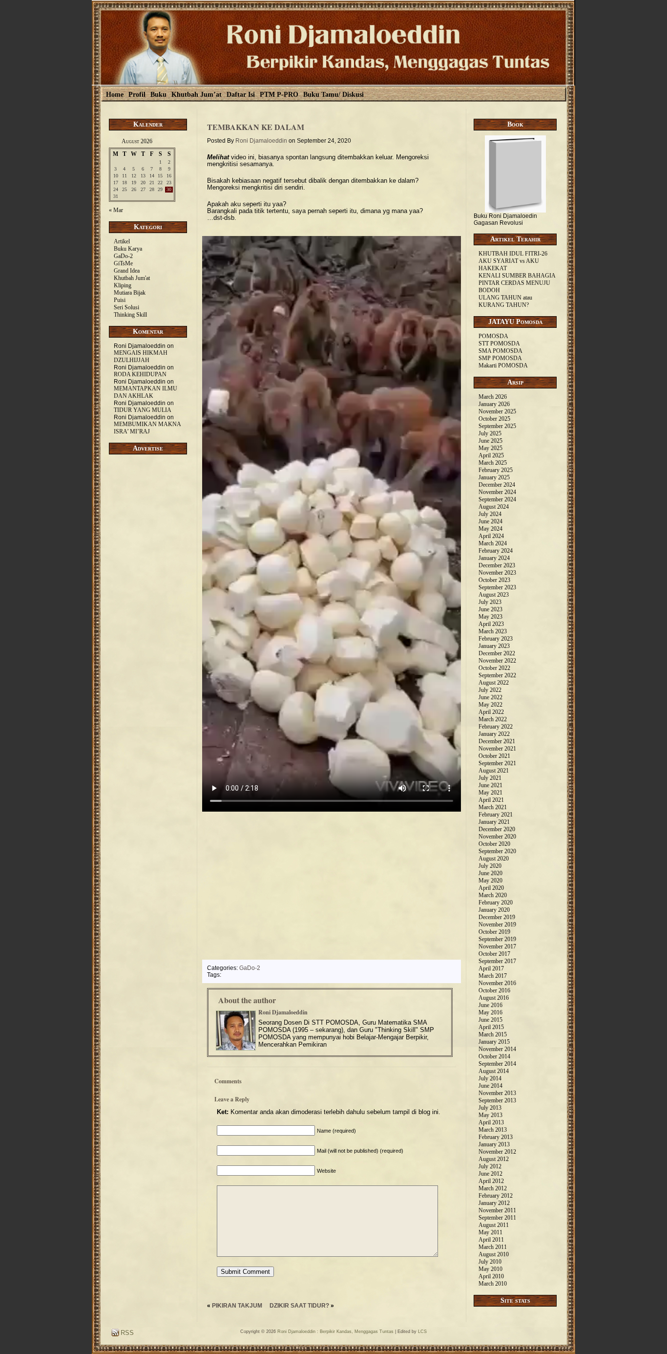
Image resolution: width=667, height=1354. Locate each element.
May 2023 (490, 616)
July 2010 (490, 1261)
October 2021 (494, 755)
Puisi (119, 300)
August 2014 (494, 1071)
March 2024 (493, 543)
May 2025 (490, 448)
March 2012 (493, 1188)
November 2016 (497, 983)
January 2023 (494, 646)
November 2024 (497, 492)
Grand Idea (127, 270)
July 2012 (490, 1166)
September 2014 (497, 1063)
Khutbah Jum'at (132, 278)
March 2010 (493, 1283)
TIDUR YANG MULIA (142, 410)
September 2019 (497, 939)
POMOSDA (493, 336)
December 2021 (497, 741)
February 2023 (496, 638)
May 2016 (490, 1012)
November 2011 (497, 1210)
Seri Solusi (126, 307)
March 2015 (493, 1034)
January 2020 (494, 909)
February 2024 (496, 550)
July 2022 (490, 690)
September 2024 (497, 499)
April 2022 (491, 712)
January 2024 (494, 558)
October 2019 (494, 931)
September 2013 (497, 1100)
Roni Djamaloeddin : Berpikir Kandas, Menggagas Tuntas (335, 1331)
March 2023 (493, 631)
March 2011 (493, 1247)
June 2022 (490, 697)
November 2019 (497, 924)
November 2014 (497, 1049)
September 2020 (497, 851)
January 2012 (494, 1203)
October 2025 (494, 418)
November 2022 (497, 660)
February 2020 (496, 902)
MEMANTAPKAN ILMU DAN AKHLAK (145, 392)
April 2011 (491, 1239)
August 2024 (494, 506)
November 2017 (497, 946)
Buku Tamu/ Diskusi (333, 94)
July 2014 (490, 1078)
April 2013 (491, 1122)
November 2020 (497, 836)
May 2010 (490, 1269)
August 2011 (494, 1225)
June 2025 (490, 440)
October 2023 (494, 580)
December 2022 (497, 653)
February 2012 (496, 1195)
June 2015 (490, 1019)
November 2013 (497, 1093)
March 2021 (493, 807)
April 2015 (491, 1027)
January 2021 (494, 821)
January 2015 (494, 1041)
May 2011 (490, 1232)
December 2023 (497, 565)
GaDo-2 (123, 256)
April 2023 (491, 624)
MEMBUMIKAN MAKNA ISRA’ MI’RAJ (147, 428)
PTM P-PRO (279, 94)
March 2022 (493, 719)
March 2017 (493, 975)
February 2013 (496, 1137)
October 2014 (494, 1056)
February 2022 (496, 726)
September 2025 (497, 426)
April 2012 (491, 1181)
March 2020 (493, 895)
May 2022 (490, 704)
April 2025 (491, 455)
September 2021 (497, 763)
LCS (422, 1331)
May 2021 (490, 792)
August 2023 (494, 594)
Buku (158, 94)
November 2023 (497, 572)
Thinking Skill (130, 314)
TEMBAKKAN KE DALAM (255, 126)
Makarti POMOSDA (503, 365)
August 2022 (494, 682)
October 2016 (494, 990)
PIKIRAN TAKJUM (237, 1305)
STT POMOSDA (499, 343)
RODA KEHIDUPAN (140, 374)
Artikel (122, 241)
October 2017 (494, 953)
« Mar (116, 210)
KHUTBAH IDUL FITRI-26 (513, 253)
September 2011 (497, 1217)
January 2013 (494, 1144)
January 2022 (494, 734)
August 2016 (494, 997)
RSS (126, 1332)
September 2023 (497, 587)
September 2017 (497, 961)
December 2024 (497, 484)
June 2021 (490, 785)
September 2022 (497, 675)
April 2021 (491, 799)
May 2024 (490, 528)
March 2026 (493, 396)
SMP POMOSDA (500, 358)
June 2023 (490, 609)
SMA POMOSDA (500, 350)
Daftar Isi (241, 94)
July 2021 (490, 777)
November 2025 (497, 411)
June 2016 (490, 1005)
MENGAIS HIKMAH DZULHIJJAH (140, 356)
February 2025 (496, 470)
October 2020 (494, 843)
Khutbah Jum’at (196, 94)
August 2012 (494, 1159)
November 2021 (497, 748)
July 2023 (490, 602)
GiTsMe (123, 263)
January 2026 (494, 404)
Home (115, 94)
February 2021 (496, 814)
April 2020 (491, 887)
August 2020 (494, 858)
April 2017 (491, 968)
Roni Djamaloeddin (261, 140)
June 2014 (490, 1085)
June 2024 (490, 521)
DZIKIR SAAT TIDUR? (299, 1305)
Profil (137, 94)
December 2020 (497, 829)
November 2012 (497, 1151)
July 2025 (490, 433)
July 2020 (490, 865)
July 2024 (490, 514)
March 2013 (493, 1129)
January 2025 (494, 477)
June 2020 (490, 873)
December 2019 (497, 917)
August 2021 (494, 770)
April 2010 (491, 1276)
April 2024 (491, 536)
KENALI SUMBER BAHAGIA (517, 275)
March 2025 (493, 462)
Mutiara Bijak (130, 292)
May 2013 (490, 1115)
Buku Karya (128, 248)
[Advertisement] (148, 624)
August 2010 (494, 1254)
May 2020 (490, 880)
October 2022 (494, 668)
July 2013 (490, 1107)
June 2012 (490, 1173)
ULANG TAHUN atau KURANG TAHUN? (505, 301)
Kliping (122, 285)
